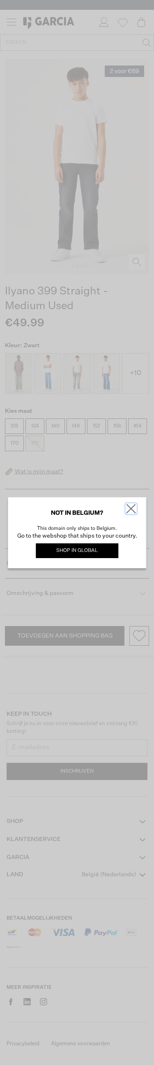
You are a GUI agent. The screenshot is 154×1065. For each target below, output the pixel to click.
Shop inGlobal (77, 550)
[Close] (131, 508)
